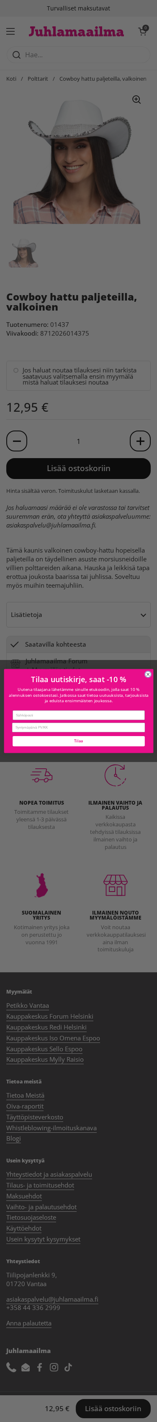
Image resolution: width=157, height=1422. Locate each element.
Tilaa (78, 741)
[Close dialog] (148, 674)
